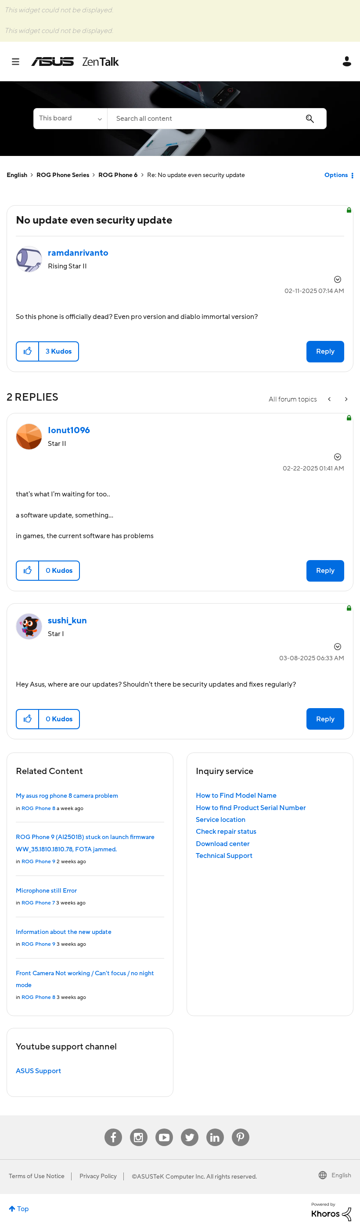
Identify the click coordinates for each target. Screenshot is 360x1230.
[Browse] (20, 61)
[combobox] (217, 118)
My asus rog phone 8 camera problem (67, 796)
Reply (325, 351)
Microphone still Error (46, 891)
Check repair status (226, 831)
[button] (28, 351)
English (17, 175)
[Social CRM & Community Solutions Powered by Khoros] (331, 1211)
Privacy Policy (98, 1176)
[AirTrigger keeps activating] (345, 400)
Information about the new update (64, 932)
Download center (223, 843)
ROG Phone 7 (38, 903)
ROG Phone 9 (38, 861)
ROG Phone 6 (118, 175)
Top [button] (23, 1209)
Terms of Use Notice (37, 1176)
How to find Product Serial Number (251, 807)
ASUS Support (38, 1071)
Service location (220, 819)
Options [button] (336, 175)
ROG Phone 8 (38, 808)
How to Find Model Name (236, 795)
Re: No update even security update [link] (196, 175)
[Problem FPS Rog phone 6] (330, 400)
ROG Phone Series (62, 175)
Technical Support (224, 855)
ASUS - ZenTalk (75, 61)
